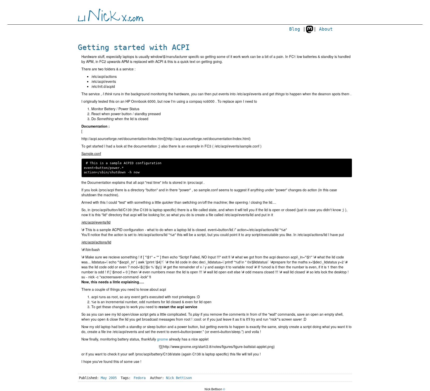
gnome (162, 339)
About (326, 29)
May (104, 378)
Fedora (140, 378)
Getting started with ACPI (134, 47)
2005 (113, 378)
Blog (294, 29)
